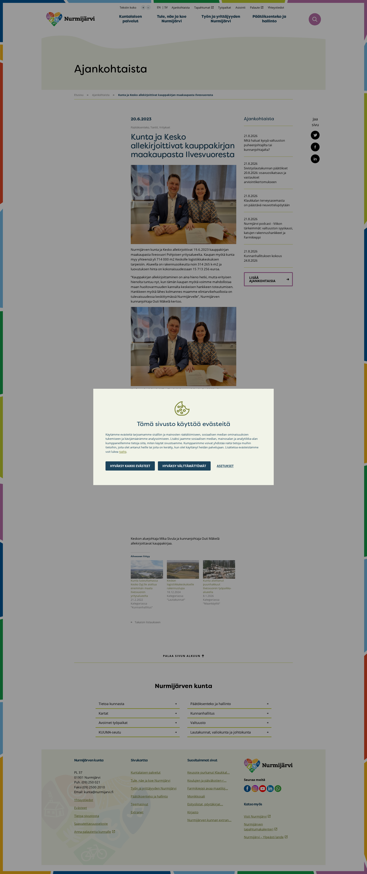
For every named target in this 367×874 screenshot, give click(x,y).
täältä (122, 452)
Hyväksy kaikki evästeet (130, 466)
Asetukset (225, 466)
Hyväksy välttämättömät (184, 466)
